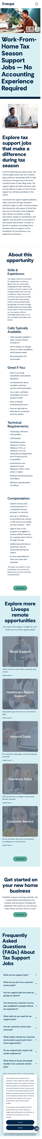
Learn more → (7, 675)
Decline (20, 1128)
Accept (20, 1122)
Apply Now (20, 588)
